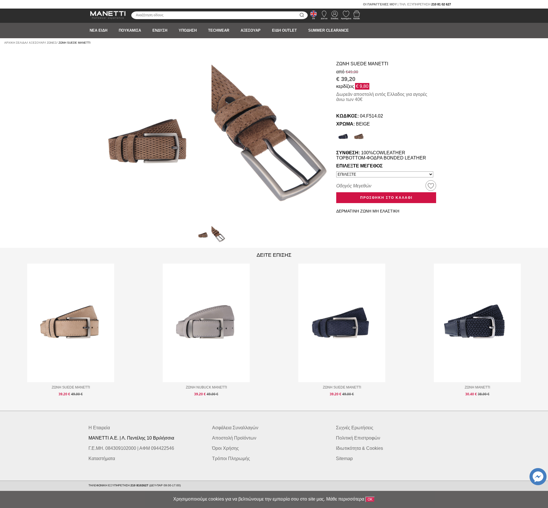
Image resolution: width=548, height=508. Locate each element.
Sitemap (344, 458)
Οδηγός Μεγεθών (353, 185)
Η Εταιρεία (99, 427)
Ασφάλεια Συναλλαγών (235, 427)
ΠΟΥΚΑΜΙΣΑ (130, 30)
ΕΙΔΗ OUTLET (284, 30)
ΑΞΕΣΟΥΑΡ (251, 30)
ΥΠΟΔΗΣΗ (188, 30)
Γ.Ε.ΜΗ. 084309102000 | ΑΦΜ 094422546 (131, 448)
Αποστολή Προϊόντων (234, 438)
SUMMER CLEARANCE (328, 30)
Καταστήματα (101, 458)
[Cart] (354, 17)
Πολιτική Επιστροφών (358, 438)
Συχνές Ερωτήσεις (354, 427)
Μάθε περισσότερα (345, 499)
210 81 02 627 (441, 4)
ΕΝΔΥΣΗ (159, 30)
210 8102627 (139, 485)
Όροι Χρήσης (225, 448)
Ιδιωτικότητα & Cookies (359, 448)
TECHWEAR (218, 30)
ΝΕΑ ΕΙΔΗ (98, 30)
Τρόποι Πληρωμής (231, 458)
